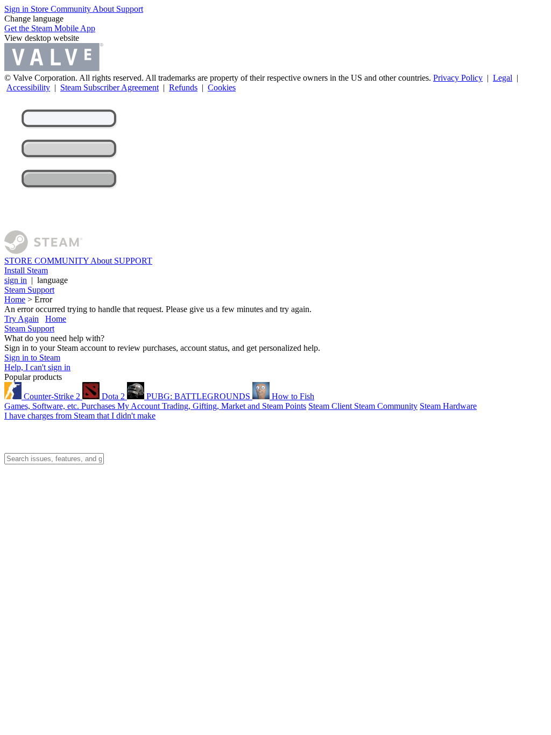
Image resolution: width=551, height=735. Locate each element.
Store (41, 8)
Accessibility (28, 87)
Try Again (21, 318)
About (104, 8)
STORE (19, 260)
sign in (15, 280)
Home (14, 299)
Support (129, 8)
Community (72, 8)
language (52, 280)
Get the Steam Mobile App (49, 28)
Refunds (183, 87)
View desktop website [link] (41, 38)
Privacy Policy (458, 77)
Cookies (222, 87)
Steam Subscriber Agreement (109, 87)
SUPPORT (133, 260)
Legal (502, 77)
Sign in (17, 8)
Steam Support (29, 289)
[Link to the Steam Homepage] (43, 251)
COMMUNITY (62, 260)
